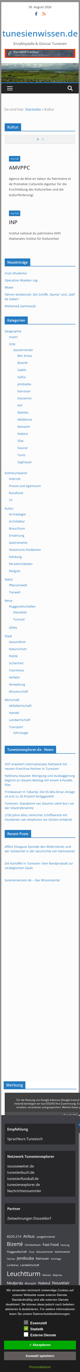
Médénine (24, 419)
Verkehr (14, 677)
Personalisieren (40, 1367)
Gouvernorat (44, 1252)
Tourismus (16, 670)
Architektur (17, 521)
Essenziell (38, 1323)
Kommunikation (16, 473)
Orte (12, 344)
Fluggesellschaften (22, 606)
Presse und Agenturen (25, 486)
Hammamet (62, 1252)
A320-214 (14, 1236)
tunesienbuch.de (20, 1172)
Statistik (36, 1329)
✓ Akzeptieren (40, 1345)
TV (10, 500)
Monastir (23, 427)
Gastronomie (18, 543)
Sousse (22, 448)
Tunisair (19, 619)
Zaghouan (24, 462)
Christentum (33, 1245)
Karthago (56, 1258)
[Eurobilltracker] (40, 52)
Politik (13, 656)
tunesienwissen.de (40, 33)
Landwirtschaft (19, 720)
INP (13, 222)
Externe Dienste (43, 1335)
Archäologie (17, 514)
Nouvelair (20, 612)
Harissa (11, 1258)
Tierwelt (14, 592)
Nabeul (22, 434)
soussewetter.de (20, 1166)
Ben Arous (24, 356)
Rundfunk (16, 493)
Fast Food (51, 1244)
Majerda (57, 1275)
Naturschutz (18, 649)
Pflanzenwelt (18, 585)
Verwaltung (17, 684)
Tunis (21, 455)
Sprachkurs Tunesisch (25, 1139)
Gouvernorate (23, 350)
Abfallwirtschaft (20, 706)
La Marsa (12, 1265)
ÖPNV (13, 628)
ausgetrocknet (46, 1237)
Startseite (33, 109)
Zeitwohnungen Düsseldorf (29, 1218)
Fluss (31, 1251)
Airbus (29, 1236)
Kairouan (24, 391)
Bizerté (22, 363)
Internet (14, 479)
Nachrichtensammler (24, 1191)
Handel (14, 713)
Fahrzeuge (20, 733)
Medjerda (15, 1282)
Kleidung (15, 557)
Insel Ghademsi (16, 273)
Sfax (20, 441)
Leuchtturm (24, 1273)
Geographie (13, 331)
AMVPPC (19, 167)
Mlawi (9, 287)
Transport (16, 727)
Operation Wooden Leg (21, 280)
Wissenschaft (18, 691)
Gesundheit (17, 642)
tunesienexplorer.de (23, 1184)
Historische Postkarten (25, 550)
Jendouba (24, 384)
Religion (14, 571)
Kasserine (24, 398)
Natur (9, 579)
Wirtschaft (12, 700)
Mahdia (22, 412)
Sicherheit (16, 663)
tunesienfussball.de (23, 1178)
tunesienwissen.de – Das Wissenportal (32, 880)
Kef (19, 405)
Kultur (15, 158)
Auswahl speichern (40, 1356)
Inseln (13, 337)
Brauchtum (17, 528)
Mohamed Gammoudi (20, 306)
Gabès (21, 370)
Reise (8, 601)
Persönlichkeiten (21, 564)
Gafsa (21, 377)
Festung (65, 1245)
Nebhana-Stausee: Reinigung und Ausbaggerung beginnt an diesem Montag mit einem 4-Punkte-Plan (40, 780)
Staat (8, 636)
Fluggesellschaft (17, 1252)
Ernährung (16, 535)
